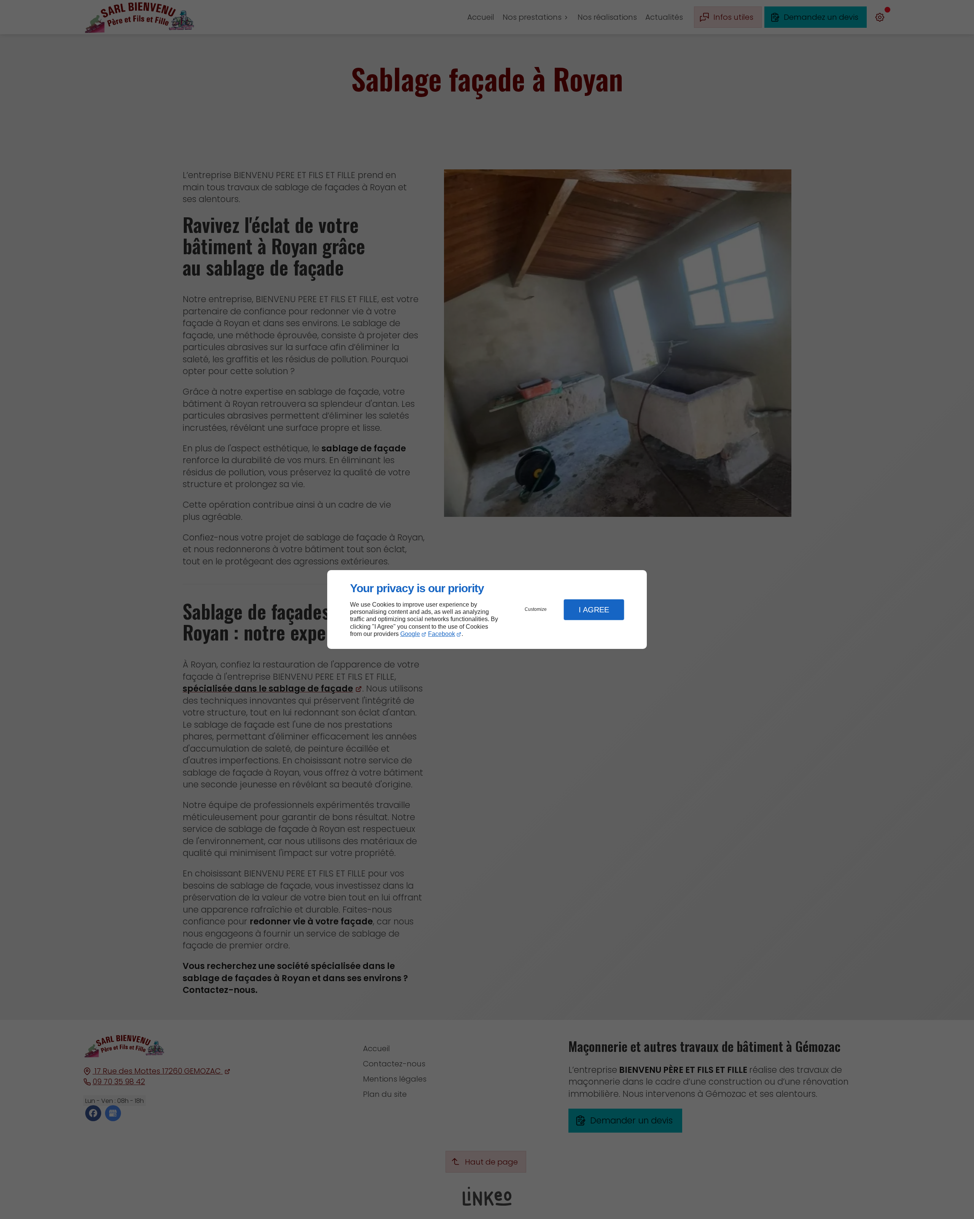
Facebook (441, 634)
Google (410, 634)
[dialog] (487, 609)
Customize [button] (536, 609)
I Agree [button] (594, 610)
